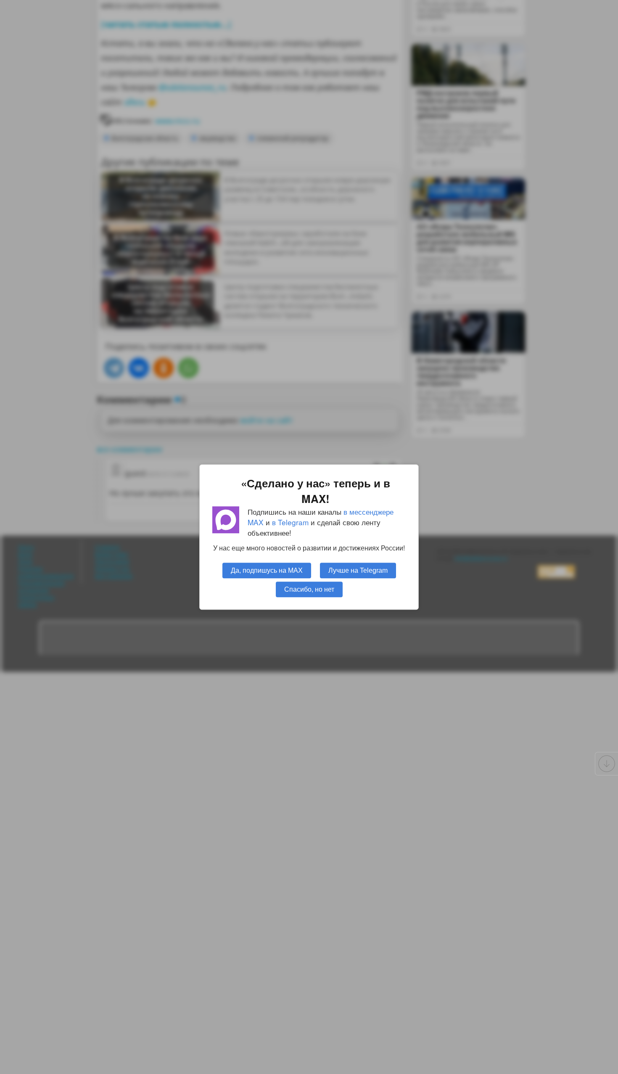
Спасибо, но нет (309, 589)
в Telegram (290, 522)
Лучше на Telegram (358, 570)
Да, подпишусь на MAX (267, 570)
